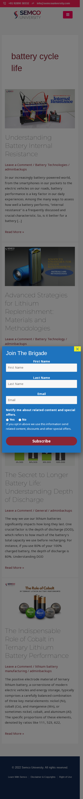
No (23, 419)
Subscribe (41, 441)
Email (41, 394)
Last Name (41, 378)
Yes (12, 419)
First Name (41, 361)
